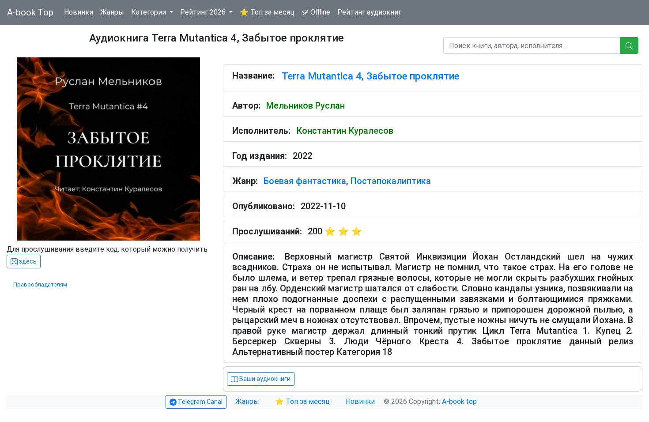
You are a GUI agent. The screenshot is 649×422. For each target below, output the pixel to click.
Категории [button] (149, 12)
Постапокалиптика (390, 181)
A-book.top (459, 401)
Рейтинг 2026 (203, 12)
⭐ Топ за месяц (267, 12)
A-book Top (30, 12)
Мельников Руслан (305, 105)
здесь (27, 261)
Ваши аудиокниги (264, 378)
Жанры (112, 12)
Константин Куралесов (344, 130)
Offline (319, 12)
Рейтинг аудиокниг (369, 12)
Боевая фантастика (305, 181)
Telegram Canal (200, 401)
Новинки (78, 12)
